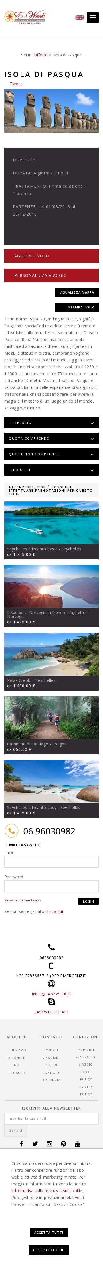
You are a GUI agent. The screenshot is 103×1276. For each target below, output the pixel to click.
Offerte (41, 55)
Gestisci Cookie (48, 1250)
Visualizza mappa (77, 292)
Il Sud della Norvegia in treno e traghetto (46, 612)
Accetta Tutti (48, 1232)
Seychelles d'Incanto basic (32, 549)
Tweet (16, 83)
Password (13, 876)
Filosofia (17, 1073)
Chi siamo (17, 1050)
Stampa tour (81, 307)
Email (9, 852)
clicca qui (54, 911)
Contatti (51, 1050)
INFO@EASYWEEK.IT (51, 994)
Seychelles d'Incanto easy (31, 807)
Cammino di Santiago (27, 744)
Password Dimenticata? (22, 900)
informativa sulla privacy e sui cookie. (47, 1190)
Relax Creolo (19, 680)
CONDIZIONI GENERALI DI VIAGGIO (86, 1057)
